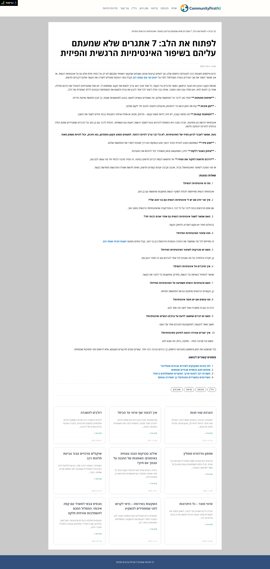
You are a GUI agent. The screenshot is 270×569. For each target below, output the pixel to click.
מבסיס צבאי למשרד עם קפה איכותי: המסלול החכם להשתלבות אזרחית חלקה (83, 508)
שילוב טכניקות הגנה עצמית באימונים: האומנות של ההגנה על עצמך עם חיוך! (135, 458)
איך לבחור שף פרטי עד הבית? (137, 412)
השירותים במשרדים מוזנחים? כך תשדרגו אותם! (184, 377)
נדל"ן (134, 8)
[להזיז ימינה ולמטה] (3, 4)
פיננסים (164, 8)
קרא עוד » (209, 433)
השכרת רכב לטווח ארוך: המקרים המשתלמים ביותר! (181, 373)
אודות (174, 8)
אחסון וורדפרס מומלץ (198, 453)
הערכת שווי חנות (201, 412)
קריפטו (154, 8)
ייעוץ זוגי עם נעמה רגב (145, 77)
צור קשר (124, 8)
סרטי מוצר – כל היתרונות (196, 504)
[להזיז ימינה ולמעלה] (3, 2)
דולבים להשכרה (91, 412)
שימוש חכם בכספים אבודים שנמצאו (190, 369)
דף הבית (212, 31)
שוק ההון (144, 8)
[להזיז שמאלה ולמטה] (2, 4)
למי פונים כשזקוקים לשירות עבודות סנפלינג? (185, 366)
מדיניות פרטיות (110, 8)
